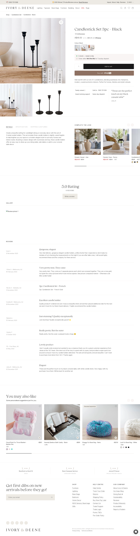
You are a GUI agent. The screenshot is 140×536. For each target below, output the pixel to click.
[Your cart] (133, 8)
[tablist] (35, 127)
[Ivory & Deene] (37, 529)
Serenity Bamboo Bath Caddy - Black (56, 442)
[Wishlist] (129, 8)
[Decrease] (75, 66)
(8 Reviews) (81, 34)
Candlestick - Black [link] (29, 14)
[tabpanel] (35, 140)
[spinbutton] (79, 66)
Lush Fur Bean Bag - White (128, 442)
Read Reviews (83, 2)
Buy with (104, 73)
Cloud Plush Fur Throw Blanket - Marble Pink (16, 443)
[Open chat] (136, 532)
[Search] (121, 8)
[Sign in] (125, 8)
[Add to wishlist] (99, 131)
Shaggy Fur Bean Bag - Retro (91, 442)
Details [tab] (9, 127)
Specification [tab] (22, 127)
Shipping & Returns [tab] (39, 127)
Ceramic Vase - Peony (110, 157)
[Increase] (82, 66)
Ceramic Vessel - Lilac (81, 157)
